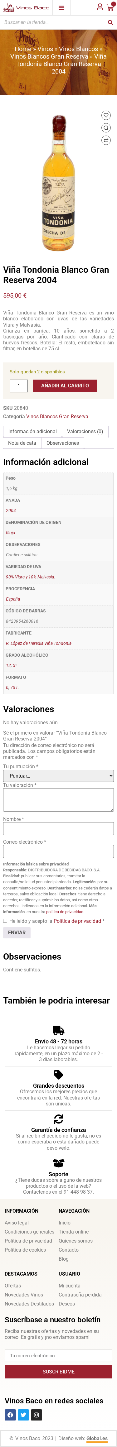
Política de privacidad (78, 921)
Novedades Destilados (29, 1304)
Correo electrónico (24, 842)
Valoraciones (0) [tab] (85, 431)
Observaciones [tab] (62, 443)
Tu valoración (20, 785)
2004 (11, 510)
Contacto (69, 1250)
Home (23, 49)
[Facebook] (10, 1415)
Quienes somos (76, 1241)
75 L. (15, 687)
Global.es (97, 1438)
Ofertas (13, 1286)
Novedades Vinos (24, 1295)
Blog (64, 1259)
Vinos (45, 49)
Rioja (10, 532)
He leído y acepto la (57, 921)
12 (8, 665)
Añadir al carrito (65, 386)
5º (15, 665)
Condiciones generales (29, 1232)
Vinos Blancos (78, 49)
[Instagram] (36, 1415)
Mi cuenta (69, 1286)
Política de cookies (25, 1250)
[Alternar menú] (61, 7)
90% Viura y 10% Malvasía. (30, 577)
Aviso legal (17, 1223)
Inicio (65, 1223)
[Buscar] (110, 22)
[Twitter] (23, 1415)
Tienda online (74, 1232)
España (13, 599)
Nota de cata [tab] (22, 443)
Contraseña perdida (80, 1295)
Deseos (67, 1304)
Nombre (13, 819)
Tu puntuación (20, 766)
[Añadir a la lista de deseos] (106, 115)
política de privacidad (64, 911)
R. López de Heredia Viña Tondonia (38, 643)
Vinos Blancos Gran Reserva (49, 56)
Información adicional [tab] (32, 431)
